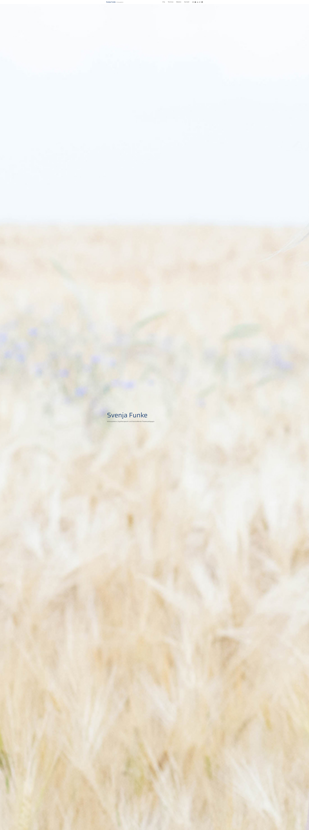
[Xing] (200, 2)
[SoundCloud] (197, 2)
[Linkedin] (202, 2)
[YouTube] (195, 2)
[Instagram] (193, 2)
